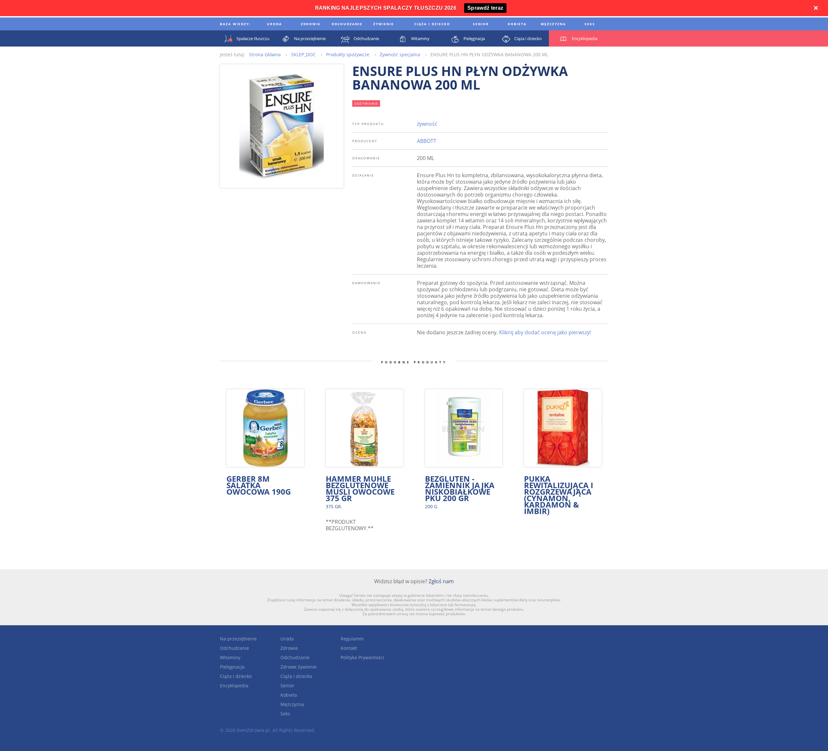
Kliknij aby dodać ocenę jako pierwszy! (545, 332)
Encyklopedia (234, 685)
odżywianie (366, 103)
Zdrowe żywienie (298, 667)
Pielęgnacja (232, 667)
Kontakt (349, 648)
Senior (287, 685)
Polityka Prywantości (362, 657)
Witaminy (230, 657)
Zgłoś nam (441, 581)
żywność (427, 123)
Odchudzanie (234, 648)
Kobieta (288, 695)
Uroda (287, 639)
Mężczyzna (292, 704)
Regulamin (352, 639)
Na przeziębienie (238, 639)
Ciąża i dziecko (236, 676)
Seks (285, 714)
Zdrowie (289, 648)
